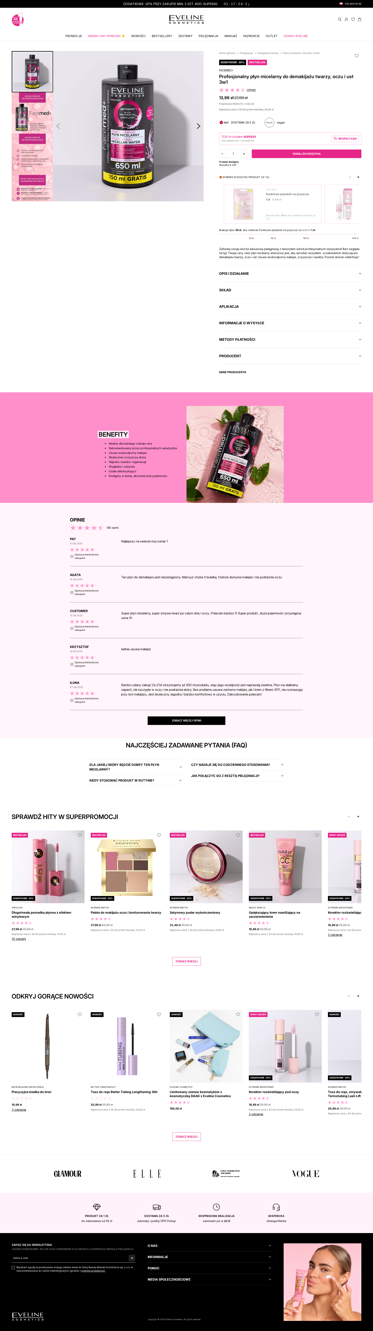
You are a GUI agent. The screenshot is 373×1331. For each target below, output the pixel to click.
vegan (281, 122)
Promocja (73, 36)
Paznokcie (251, 36)
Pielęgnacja (208, 36)
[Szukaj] (340, 19)
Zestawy (185, 36)
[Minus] (222, 154)
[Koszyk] (359, 19)
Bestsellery (162, 36)
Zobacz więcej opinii (186, 720)
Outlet (271, 36)
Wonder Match (100, 907)
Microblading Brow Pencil (28, 1087)
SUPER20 (249, 136)
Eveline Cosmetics (181, 1087)
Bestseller (257, 62)
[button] (198, 126)
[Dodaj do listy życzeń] (356, 55)
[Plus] (244, 154)
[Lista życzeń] (353, 19)
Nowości (138, 36)
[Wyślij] (132, 1258)
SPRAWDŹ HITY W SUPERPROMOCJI (65, 817)
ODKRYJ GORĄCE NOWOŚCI (53, 996)
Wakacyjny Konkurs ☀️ (106, 36)
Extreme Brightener (340, 907)
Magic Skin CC (257, 907)
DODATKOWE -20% (233, 62)
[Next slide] (358, 177)
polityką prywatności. (93, 1270)
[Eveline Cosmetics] (186, 19)
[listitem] (186, 551)
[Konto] (346, 19)
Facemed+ (226, 70)
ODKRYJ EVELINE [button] (296, 36)
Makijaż (230, 36)
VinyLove (17, 907)
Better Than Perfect (103, 1087)
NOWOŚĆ (18, 1014)
